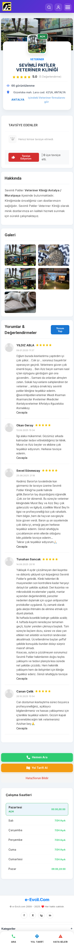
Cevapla (21, 412)
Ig (41, 915)
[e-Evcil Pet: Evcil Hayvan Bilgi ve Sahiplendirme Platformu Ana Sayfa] (7, 6)
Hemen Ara (39, 757)
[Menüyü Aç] (67, 7)
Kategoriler (8, 928)
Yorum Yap (60, 330)
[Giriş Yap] (58, 7)
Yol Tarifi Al (40, 767)
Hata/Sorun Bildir (37, 778)
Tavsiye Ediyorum (25, 157)
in (50, 915)
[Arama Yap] (49, 7)
